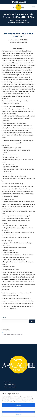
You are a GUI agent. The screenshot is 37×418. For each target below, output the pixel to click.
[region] (18, 404)
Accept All (18, 405)
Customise (18, 409)
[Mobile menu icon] (33, 7)
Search (4, 317)
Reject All (18, 414)
